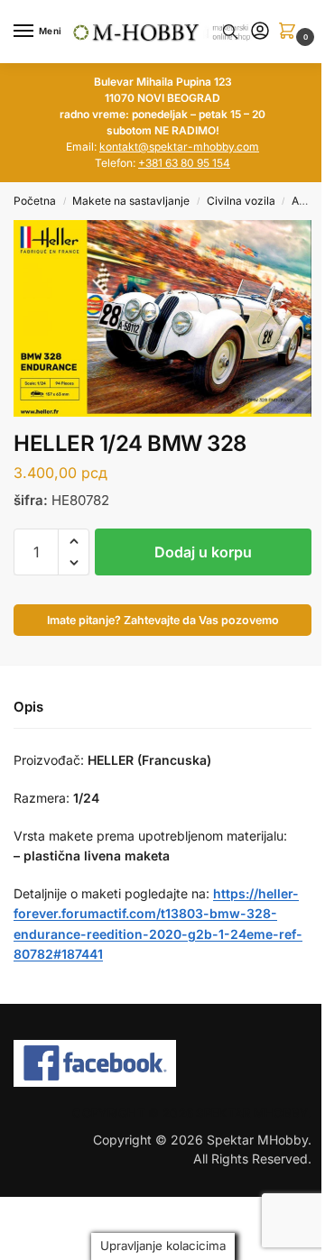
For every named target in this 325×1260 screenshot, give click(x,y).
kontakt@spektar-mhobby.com (179, 146)
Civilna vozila (241, 200)
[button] (290, 32)
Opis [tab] (28, 706)
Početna (35, 200)
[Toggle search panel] (230, 31)
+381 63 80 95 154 (184, 163)
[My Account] (260, 32)
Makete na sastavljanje (131, 200)
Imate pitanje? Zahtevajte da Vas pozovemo (163, 620)
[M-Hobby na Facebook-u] (162, 1063)
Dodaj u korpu (203, 552)
